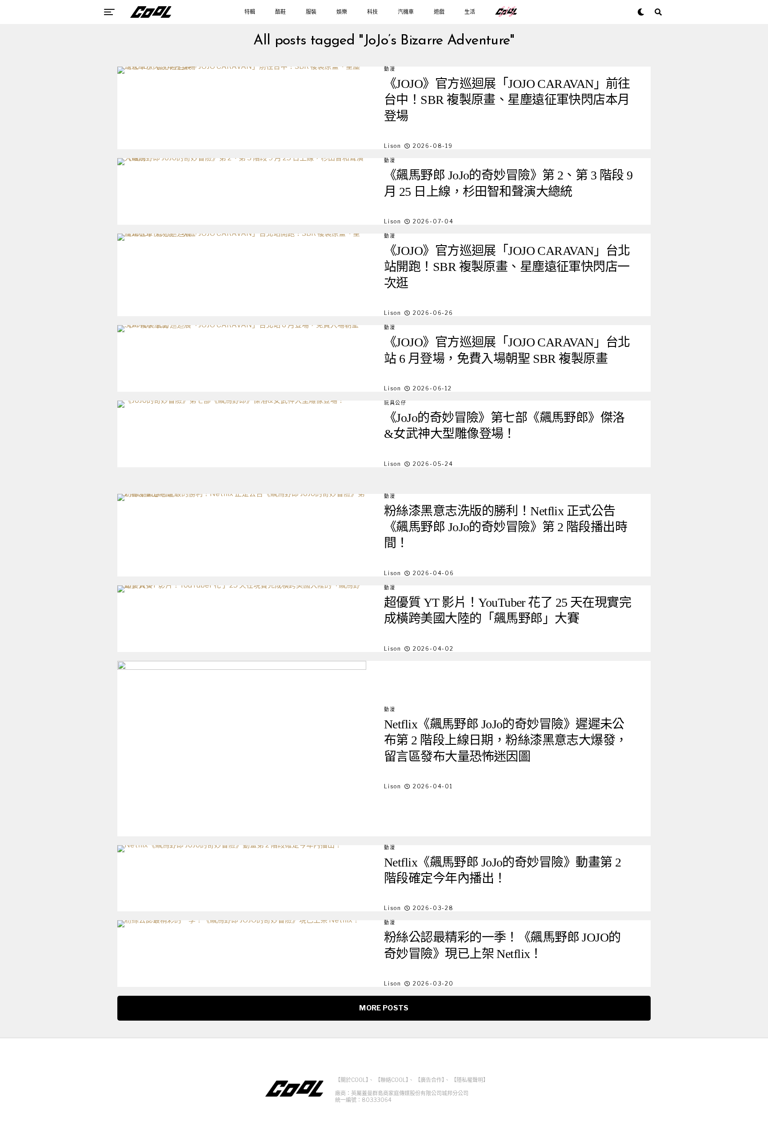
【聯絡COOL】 (391, 1080)
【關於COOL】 (351, 1080)
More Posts (383, 1008)
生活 (469, 12)
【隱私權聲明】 (469, 1080)
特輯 (249, 12)
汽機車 (406, 12)
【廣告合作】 (429, 1080)
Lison (392, 146)
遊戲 (439, 12)
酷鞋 (280, 12)
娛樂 (341, 12)
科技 (372, 12)
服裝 (311, 12)
